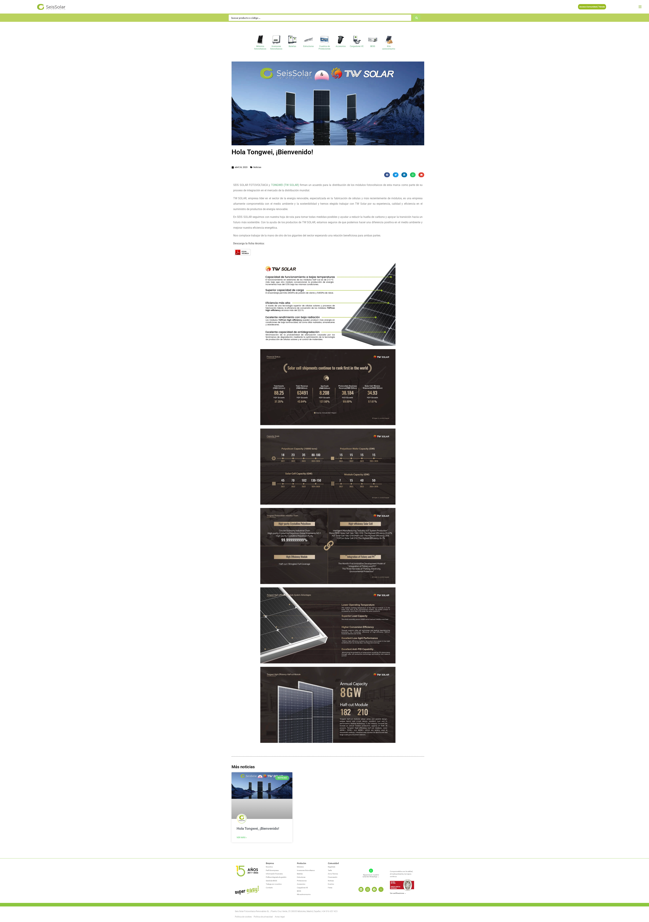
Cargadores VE (357, 46)
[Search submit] (416, 18)
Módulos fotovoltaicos (260, 47)
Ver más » (242, 837)
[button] (387, 174)
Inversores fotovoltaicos (276, 47)
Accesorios (341, 46)
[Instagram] (367, 889)
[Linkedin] (361, 889)
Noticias (257, 167)
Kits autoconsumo (388, 47)
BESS (372, 46)
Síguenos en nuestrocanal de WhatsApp (371, 875)
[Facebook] (374, 889)
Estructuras (308, 46)
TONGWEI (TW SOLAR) (285, 185)
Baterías (292, 46)
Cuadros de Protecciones (324, 47)
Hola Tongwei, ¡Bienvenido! (258, 829)
